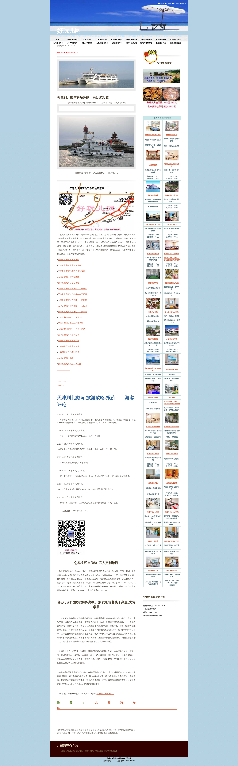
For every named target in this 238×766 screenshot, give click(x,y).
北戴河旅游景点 (72, 39)
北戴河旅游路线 (131, 39)
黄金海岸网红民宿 (172, 369)
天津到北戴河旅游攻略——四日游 (72, 300)
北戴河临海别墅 (171, 339)
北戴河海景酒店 (153, 195)
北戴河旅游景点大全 (88, 36)
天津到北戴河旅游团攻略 (68, 277)
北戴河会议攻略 (131, 43)
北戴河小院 (153, 165)
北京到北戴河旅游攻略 (169, 36)
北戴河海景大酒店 (153, 254)
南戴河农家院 (153, 312)
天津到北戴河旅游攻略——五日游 (72, 305)
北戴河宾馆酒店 (102, 39)
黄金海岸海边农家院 (171, 312)
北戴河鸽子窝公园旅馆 (171, 427)
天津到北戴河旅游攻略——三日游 (72, 294)
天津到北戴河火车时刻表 (68, 334)
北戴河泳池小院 (153, 397)
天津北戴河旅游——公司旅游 (70, 323)
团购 (122, 36)
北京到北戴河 (58, 43)
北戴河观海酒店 (171, 224)
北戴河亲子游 (161, 39)
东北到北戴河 (117, 43)
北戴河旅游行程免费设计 (140, 36)
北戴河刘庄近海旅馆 (153, 427)
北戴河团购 (87, 39)
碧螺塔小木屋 (153, 483)
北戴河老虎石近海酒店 (171, 283)
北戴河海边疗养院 (153, 454)
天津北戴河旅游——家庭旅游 (70, 317)
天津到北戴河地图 (66, 358)
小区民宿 (172, 397)
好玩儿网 (69, 30)
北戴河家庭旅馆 (116, 39)
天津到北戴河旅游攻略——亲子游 (72, 311)
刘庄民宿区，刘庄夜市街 (171, 165)
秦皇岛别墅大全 (153, 570)
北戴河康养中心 (153, 283)
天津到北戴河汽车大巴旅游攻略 (71, 271)
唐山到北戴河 (87, 43)
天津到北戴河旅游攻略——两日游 (72, 288)
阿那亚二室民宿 (153, 541)
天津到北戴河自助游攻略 (68, 282)
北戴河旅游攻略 (66, 36)
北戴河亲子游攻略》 (105, 693)
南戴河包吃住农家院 (171, 512)
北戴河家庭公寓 (171, 483)
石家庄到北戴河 (102, 43)
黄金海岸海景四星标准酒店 (153, 369)
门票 (117, 36)
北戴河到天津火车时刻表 (68, 346)
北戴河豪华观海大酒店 (153, 224)
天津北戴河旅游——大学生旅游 (71, 329)
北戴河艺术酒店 (171, 135)
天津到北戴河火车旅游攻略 (69, 265)
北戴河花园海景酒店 (171, 195)
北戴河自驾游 (161, 43)
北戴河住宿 (107, 36)
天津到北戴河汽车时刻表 (68, 340)
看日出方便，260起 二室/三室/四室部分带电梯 (172, 259)
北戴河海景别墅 (153, 339)
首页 (57, 39)
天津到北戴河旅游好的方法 (69, 363)
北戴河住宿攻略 (146, 43)
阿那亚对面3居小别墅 (171, 541)
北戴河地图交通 (175, 43)
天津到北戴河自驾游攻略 (68, 259)
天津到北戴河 (72, 43)
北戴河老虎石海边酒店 (153, 135)
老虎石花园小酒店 (172, 454)
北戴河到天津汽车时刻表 (68, 352)
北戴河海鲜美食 (146, 39)
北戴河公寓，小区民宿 (171, 254)
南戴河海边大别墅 (153, 512)
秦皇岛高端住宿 (171, 570)
